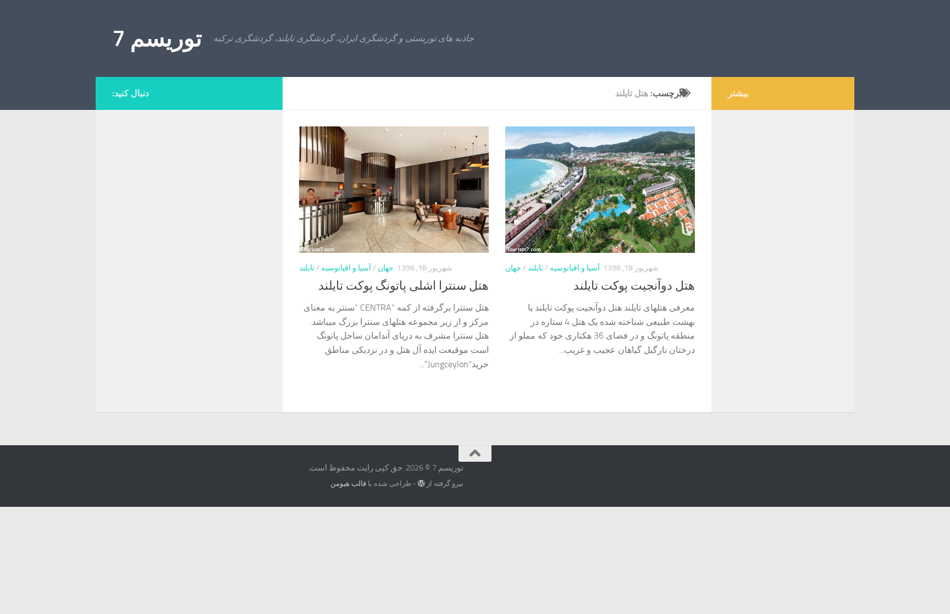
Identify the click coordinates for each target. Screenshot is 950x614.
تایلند (306, 268)
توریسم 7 (157, 38)
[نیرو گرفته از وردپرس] (421, 483)
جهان (386, 268)
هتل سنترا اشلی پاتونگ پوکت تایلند (403, 286)
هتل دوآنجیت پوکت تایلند (634, 286)
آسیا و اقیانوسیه (346, 268)
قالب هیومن (348, 483)
